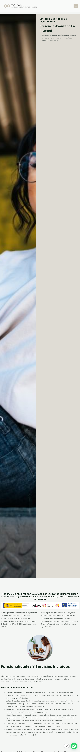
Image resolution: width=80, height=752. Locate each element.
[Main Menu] (76, 6)
